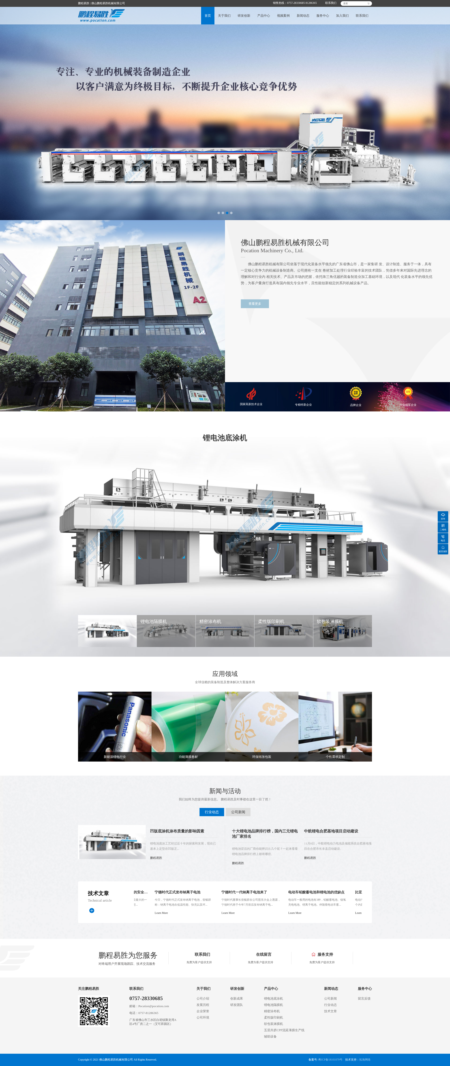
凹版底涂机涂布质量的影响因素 (177, 831)
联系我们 (328, 2)
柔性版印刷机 (273, 1017)
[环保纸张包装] (261, 726)
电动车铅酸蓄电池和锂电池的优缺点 (207, 892)
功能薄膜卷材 (188, 757)
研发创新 (244, 15)
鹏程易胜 (156, 858)
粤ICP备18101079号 (330, 1059)
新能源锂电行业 (115, 757)
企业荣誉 (203, 1011)
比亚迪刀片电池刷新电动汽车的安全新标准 (278, 892)
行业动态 (212, 812)
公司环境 (203, 1017)
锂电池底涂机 (225, 438)
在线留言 (264, 954)
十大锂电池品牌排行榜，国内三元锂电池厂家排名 (265, 833)
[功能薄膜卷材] (188, 726)
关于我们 (224, 15)
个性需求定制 (335, 757)
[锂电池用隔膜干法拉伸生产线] (225, 110)
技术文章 (330, 1011)
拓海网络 (365, 1059)
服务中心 (322, 15)
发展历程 (203, 1005)
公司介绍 (203, 998)
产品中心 (263, 15)
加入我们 (342, 15)
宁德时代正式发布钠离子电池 (335, 892)
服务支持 (325, 954)
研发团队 (236, 1005)
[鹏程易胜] (103, 15)
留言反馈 (364, 998)
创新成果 (236, 998)
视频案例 (283, 15)
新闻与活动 (225, 791)
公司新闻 (238, 812)
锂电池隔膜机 (273, 1005)
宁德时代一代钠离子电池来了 (135, 892)
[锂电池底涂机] (225, 533)
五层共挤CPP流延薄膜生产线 (284, 1030)
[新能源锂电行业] (115, 726)
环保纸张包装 (261, 757)
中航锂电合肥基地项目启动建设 (331, 831)
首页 (208, 15)
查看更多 (255, 304)
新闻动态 (303, 15)
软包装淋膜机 (273, 1024)
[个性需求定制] (335, 726)
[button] (218, 213)
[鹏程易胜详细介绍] (112, 315)
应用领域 (225, 673)
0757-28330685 (146, 998)
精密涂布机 (272, 1011)
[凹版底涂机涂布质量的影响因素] (112, 841)
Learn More (185, 912)
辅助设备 (270, 1036)
